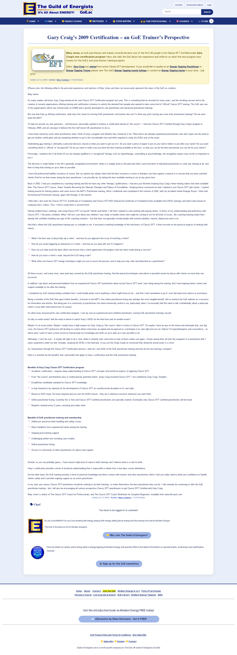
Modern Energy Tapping (143, 595)
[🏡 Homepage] (58, 8)
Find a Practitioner (151, 591)
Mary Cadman (63, 80)
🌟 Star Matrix (122, 21)
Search (207, 12)
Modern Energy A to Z (129, 591)
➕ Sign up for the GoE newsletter (119, 563)
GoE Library (123, 595)
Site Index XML (139, 635)
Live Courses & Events (104, 595)
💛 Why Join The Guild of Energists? (127, 535)
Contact (96, 591)
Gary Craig (79, 66)
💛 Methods (96, 21)
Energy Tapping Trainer (78, 70)
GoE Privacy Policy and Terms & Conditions (110, 635)
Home (79, 591)
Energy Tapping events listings (131, 70)
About (87, 591)
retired (92, 66)
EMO (160, 595)
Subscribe (108, 641)
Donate (120, 641)
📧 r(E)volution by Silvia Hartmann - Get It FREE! (119, 618)
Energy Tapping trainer (173, 70)
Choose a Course (83, 595)
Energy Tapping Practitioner (184, 66)
